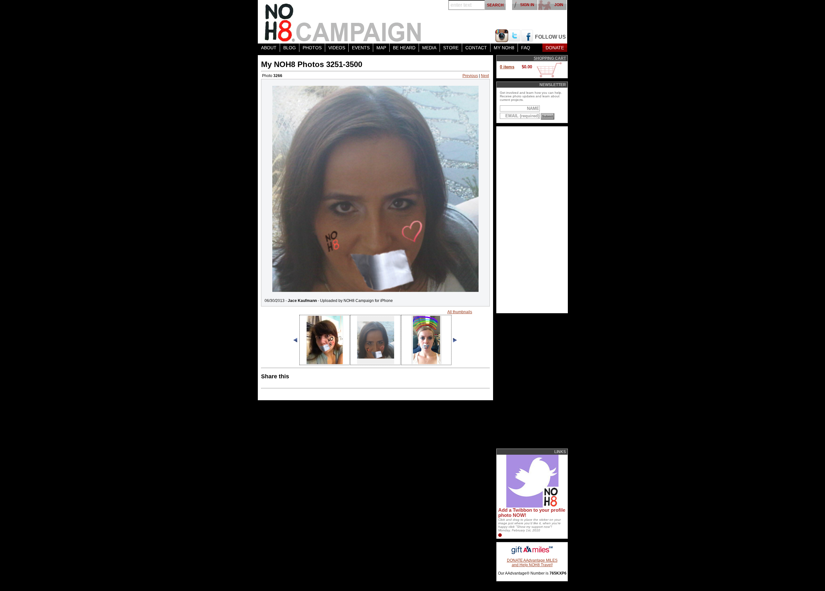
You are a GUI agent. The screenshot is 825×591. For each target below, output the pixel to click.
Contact (476, 47)
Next (485, 75)
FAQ (525, 47)
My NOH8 (504, 47)
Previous (470, 75)
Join (558, 5)
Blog (289, 47)
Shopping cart (550, 58)
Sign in (527, 5)
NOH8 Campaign (343, 22)
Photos (312, 47)
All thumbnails (459, 312)
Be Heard (404, 47)
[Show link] (532, 506)
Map (381, 47)
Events (361, 47)
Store (451, 47)
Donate (555, 47)
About (269, 47)
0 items (507, 66)
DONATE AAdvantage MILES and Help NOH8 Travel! (532, 562)
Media (429, 47)
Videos (336, 47)
